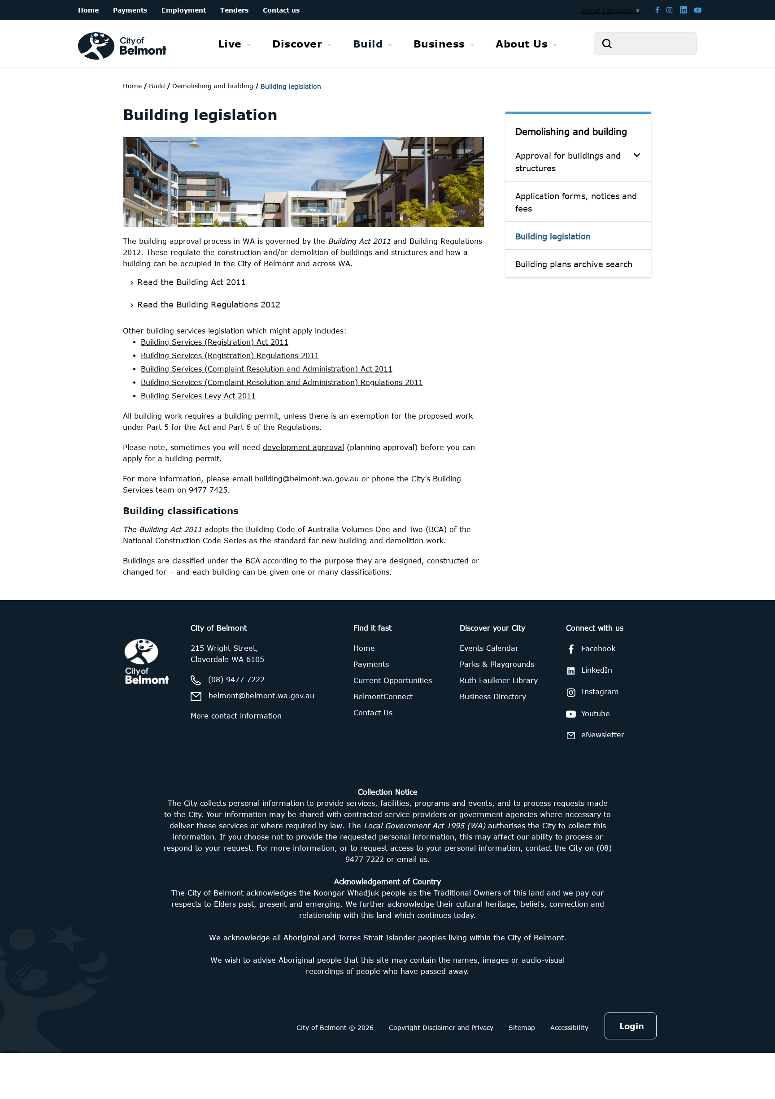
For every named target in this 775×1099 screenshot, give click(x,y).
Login (631, 1026)
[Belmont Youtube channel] (697, 9)
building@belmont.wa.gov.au (307, 479)
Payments (371, 664)
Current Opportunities (392, 680)
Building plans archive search (573, 264)
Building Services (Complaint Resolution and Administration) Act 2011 (266, 369)
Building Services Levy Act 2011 (198, 396)
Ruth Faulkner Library (499, 680)
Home (132, 86)
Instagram (600, 692)
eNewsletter (602, 735)
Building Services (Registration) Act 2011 (214, 342)
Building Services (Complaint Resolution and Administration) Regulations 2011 (282, 382)
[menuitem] (235, 43)
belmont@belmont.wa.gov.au (261, 696)
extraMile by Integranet (42, 605)
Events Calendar (489, 648)
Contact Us (372, 713)
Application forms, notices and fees (576, 202)
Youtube (595, 714)
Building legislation (553, 236)
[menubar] (387, 43)
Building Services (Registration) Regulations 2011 (230, 355)
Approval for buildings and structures (568, 162)
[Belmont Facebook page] (657, 9)
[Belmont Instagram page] (669, 9)
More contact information (236, 716)
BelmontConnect (383, 696)
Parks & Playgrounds (497, 664)
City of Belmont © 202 (333, 1027)
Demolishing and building (571, 131)
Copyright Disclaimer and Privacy (441, 1027)
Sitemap (522, 1027)
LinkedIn (596, 670)
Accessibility (569, 1027)
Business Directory (493, 696)
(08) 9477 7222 (236, 679)
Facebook (598, 649)
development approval (303, 447)
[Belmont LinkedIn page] (683, 9)
